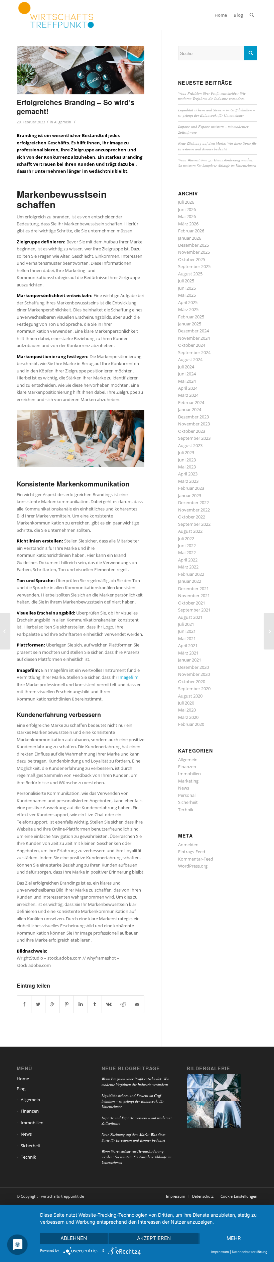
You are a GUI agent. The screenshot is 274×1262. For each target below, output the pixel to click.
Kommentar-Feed (195, 859)
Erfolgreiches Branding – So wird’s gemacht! (76, 106)
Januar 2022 (189, 581)
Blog (21, 1089)
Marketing (188, 781)
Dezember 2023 (193, 417)
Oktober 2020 (191, 682)
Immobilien (189, 774)
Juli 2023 (186, 452)
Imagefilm (128, 677)
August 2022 (190, 531)
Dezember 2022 (193, 502)
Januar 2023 (189, 495)
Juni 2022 (187, 545)
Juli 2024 (186, 367)
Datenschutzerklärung (249, 1252)
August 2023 (190, 445)
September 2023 (194, 438)
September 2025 (194, 266)
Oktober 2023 (191, 431)
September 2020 (194, 689)
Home (23, 1079)
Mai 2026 (187, 216)
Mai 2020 (187, 710)
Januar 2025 (189, 324)
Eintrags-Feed (191, 852)
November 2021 (194, 595)
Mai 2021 (187, 639)
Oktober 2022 (191, 517)
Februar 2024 (191, 402)
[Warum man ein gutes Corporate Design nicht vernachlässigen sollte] (5, 631)
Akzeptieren (154, 1238)
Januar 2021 (189, 660)
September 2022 (194, 524)
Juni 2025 (187, 288)
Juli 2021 (186, 624)
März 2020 (188, 717)
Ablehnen (73, 1238)
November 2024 (194, 338)
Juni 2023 (187, 460)
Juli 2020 (186, 703)
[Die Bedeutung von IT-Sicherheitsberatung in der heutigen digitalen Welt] (269, 631)
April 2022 (187, 560)
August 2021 (190, 617)
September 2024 (194, 352)
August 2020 (190, 696)
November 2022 (194, 510)
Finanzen (187, 767)
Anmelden (188, 845)
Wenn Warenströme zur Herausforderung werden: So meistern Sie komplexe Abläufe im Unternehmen (217, 162)
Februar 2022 (191, 574)
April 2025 (187, 302)
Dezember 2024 (193, 331)
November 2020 (194, 674)
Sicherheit (188, 802)
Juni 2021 (187, 631)
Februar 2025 (191, 317)
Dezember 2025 (193, 245)
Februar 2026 (191, 231)
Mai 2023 (187, 467)
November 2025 (194, 252)
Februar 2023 (191, 488)
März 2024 (188, 395)
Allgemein (62, 122)
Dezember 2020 (193, 667)
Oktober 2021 (191, 603)
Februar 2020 (191, 724)
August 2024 (190, 359)
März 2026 (188, 224)
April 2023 (187, 474)
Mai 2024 (187, 381)
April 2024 (187, 388)
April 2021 (187, 646)
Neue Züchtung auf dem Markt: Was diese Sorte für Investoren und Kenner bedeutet (217, 146)
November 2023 (194, 424)
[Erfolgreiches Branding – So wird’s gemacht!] (80, 70)
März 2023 (188, 481)
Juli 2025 (186, 281)
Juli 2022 (186, 538)
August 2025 (190, 274)
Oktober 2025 (191, 259)
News (183, 788)
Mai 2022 (187, 552)
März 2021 (188, 653)
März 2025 (188, 309)
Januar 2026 (189, 238)
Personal (186, 795)
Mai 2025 (187, 295)
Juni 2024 (187, 374)
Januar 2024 (189, 409)
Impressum (220, 1252)
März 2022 (188, 567)
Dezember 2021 (193, 588)
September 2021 (194, 610)
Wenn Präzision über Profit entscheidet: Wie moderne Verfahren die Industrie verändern (212, 96)
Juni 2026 (187, 209)
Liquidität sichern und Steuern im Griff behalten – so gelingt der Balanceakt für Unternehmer (216, 112)
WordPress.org (193, 866)
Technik (185, 810)
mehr (234, 1238)
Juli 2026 (186, 202)
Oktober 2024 (191, 345)
